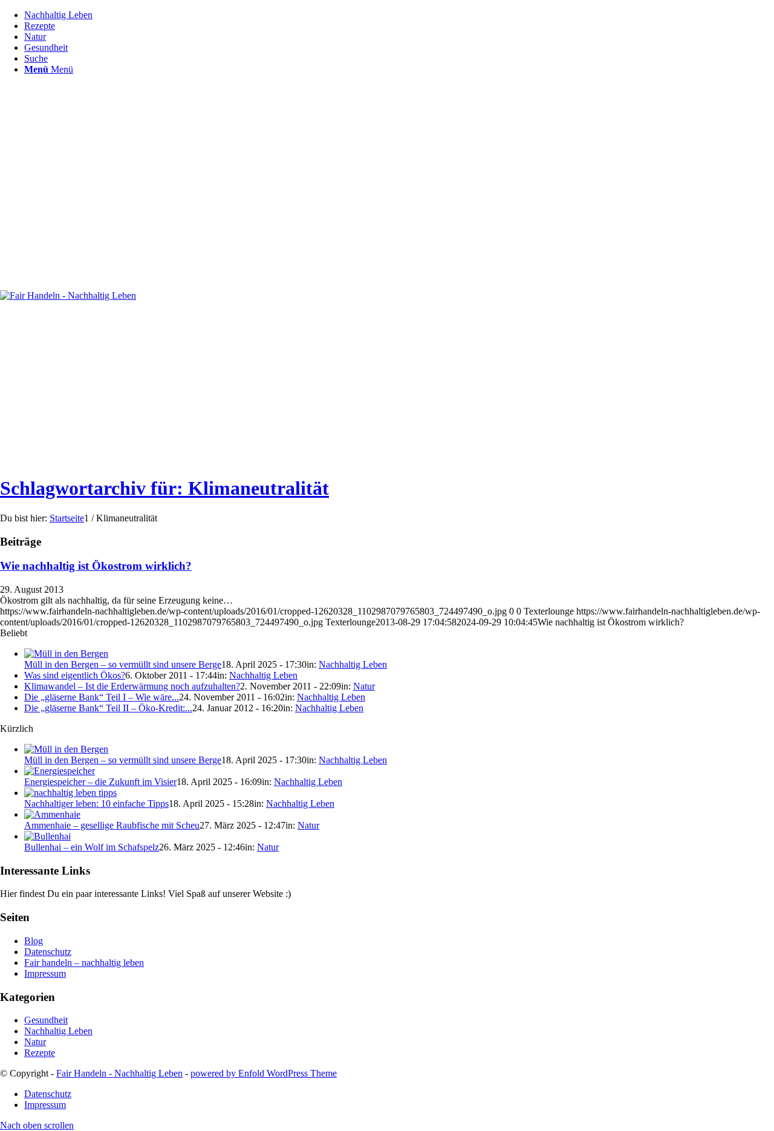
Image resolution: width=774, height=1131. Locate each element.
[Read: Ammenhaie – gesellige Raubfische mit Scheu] (52, 814)
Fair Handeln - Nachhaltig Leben (119, 1073)
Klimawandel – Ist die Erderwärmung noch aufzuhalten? (132, 686)
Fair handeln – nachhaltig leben (84, 962)
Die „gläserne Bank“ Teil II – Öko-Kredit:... (108, 708)
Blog (33, 941)
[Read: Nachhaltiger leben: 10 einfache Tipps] (70, 792)
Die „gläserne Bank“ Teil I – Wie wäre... (101, 697)
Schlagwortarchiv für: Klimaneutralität (164, 488)
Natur (364, 686)
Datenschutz (47, 952)
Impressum (45, 973)
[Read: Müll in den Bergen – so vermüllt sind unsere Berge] (66, 653)
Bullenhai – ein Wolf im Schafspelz (91, 847)
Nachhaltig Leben (353, 664)
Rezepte (39, 1053)
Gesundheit (46, 1020)
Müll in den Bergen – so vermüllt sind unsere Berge (122, 664)
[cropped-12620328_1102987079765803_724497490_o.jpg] (68, 295)
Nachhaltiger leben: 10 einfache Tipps (96, 803)
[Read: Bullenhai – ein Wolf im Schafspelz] (47, 836)
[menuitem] (399, 15)
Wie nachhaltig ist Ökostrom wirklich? (96, 565)
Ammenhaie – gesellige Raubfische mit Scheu (112, 825)
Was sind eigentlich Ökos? (74, 675)
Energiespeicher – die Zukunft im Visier (100, 782)
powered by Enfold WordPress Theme (263, 1073)
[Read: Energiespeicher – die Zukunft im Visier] (59, 771)
